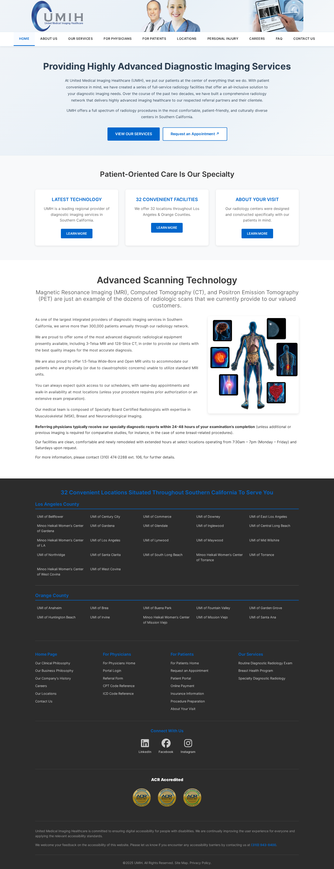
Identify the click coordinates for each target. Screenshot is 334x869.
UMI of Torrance (261, 555)
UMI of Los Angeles (105, 540)
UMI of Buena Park (157, 608)
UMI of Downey (208, 516)
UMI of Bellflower (50, 516)
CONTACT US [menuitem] (304, 38)
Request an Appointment (189, 670)
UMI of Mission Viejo (212, 617)
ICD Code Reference (118, 693)
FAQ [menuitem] (279, 38)
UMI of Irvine (100, 617)
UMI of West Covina (105, 569)
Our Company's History (53, 678)
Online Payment (182, 686)
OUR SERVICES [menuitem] (80, 38)
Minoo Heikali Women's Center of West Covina (60, 571)
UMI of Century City (105, 516)
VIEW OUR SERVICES (133, 134)
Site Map (181, 863)
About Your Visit (183, 709)
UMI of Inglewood (210, 526)
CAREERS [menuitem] (257, 38)
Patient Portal (181, 678)
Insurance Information (187, 693)
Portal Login (112, 670)
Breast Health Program (255, 670)
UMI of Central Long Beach (269, 526)
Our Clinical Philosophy (52, 663)
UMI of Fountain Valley (213, 608)
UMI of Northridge (51, 555)
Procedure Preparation (188, 701)
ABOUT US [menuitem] (48, 38)
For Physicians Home (119, 663)
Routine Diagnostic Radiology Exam (265, 663)
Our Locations (46, 693)
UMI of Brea (99, 608)
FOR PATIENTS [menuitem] (154, 38)
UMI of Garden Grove (265, 608)
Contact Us (43, 701)
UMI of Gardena (102, 526)
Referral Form (113, 678)
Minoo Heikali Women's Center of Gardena (60, 528)
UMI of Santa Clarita (105, 555)
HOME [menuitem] (24, 38)
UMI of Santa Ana (262, 617)
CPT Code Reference (119, 686)
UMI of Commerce (157, 516)
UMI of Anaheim (49, 608)
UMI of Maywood (209, 540)
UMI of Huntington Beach (56, 617)
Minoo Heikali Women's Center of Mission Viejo (166, 619)
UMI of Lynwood (156, 540)
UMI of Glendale (155, 526)
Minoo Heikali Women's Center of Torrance (219, 557)
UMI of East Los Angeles (268, 516)
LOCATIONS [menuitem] (187, 38)
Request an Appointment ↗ (195, 134)
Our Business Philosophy (54, 670)
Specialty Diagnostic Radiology (261, 678)
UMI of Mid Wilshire (264, 540)
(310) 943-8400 (263, 845)
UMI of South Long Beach (163, 555)
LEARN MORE (76, 233)
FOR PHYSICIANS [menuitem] (118, 38)
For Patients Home (185, 663)
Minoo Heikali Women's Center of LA (60, 542)
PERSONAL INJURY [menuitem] (223, 38)
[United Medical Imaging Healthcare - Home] (57, 16)
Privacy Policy (200, 863)
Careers (41, 686)
